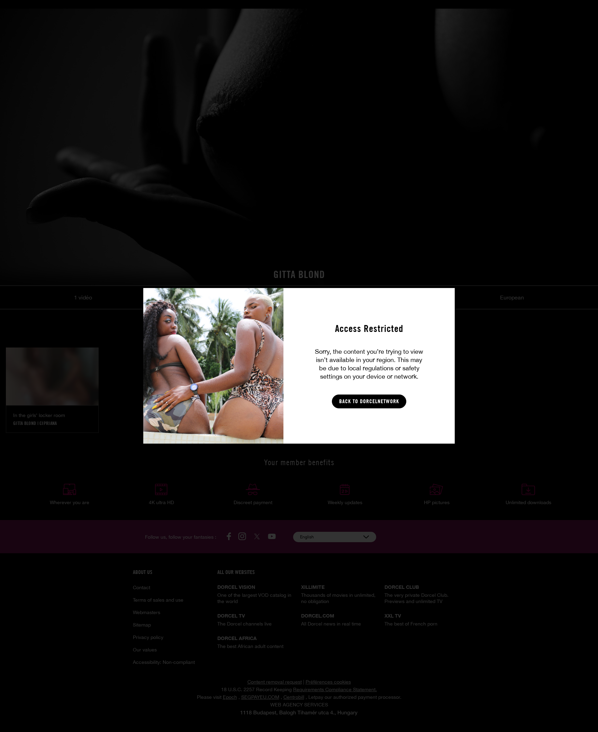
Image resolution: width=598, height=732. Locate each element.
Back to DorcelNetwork (369, 401)
